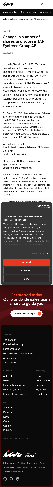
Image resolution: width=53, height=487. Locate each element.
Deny (26, 279)
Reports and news (29, 12)
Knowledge (41, 370)
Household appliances (14, 394)
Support (40, 385)
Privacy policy (9, 463)
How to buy (41, 394)
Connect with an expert (24, 313)
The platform (9, 339)
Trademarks (32, 463)
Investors (12, 19)
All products (9, 358)
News (6, 416)
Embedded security (13, 344)
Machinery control (12, 389)
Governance (45, 12)
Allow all (26, 262)
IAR (4, 19)
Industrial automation (14, 385)
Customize (25, 270)
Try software (9, 362)
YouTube (5, 478)
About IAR (8, 407)
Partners (7, 412)
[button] (42, 4)
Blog (38, 376)
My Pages (41, 389)
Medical (7, 380)
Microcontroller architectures (18, 353)
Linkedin (18, 478)
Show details (37, 253)
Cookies (21, 463)
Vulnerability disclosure (13, 471)
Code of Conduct (24, 467)
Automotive (9, 376)
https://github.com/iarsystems (11, 478)
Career (6, 421)
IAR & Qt (7, 430)
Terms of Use (9, 467)
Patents (43, 463)
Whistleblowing (40, 467)
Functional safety (11, 348)
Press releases (41, 19)
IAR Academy (43, 380)
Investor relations (10, 12)
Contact (7, 425)
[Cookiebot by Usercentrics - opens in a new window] (38, 206)
